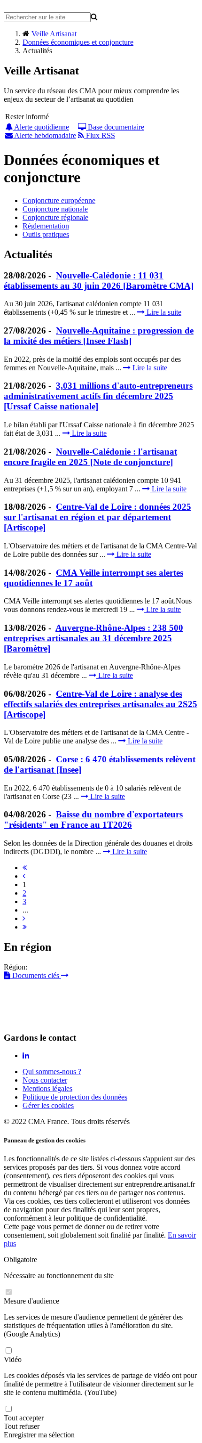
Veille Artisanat (54, 34)
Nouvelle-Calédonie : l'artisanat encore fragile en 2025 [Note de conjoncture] (90, 457)
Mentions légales (47, 1088)
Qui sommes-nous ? (52, 1072)
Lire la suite (163, 312)
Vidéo (13, 1359)
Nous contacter (45, 1080)
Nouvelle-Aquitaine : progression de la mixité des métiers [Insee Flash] (99, 336)
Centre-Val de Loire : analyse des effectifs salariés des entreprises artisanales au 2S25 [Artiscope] (100, 704)
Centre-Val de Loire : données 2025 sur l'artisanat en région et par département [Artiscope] (97, 517)
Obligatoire (20, 1259)
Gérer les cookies (48, 1105)
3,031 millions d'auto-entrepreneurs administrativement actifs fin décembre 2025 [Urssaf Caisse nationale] (98, 396)
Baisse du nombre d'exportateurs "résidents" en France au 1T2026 (93, 819)
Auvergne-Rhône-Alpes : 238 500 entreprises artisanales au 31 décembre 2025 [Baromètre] (93, 638)
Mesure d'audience (31, 1301)
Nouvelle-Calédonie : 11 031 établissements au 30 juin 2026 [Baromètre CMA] (99, 280)
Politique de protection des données (75, 1097)
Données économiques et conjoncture (78, 42)
